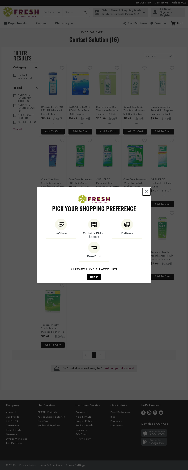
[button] (61, 229)
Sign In (94, 277)
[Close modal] (146, 191)
